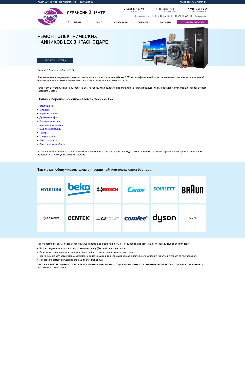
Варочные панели (48, 113)
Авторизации (121, 22)
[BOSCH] (107, 189)
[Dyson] (164, 218)
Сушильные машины (50, 129)
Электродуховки (48, 140)
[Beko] (79, 189)
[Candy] (135, 189)
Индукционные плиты (51, 121)
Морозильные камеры (51, 125)
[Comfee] (135, 218)
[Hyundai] (50, 189)
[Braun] (192, 189)
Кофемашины (46, 106)
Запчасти (143, 22)
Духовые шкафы (48, 117)
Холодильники (47, 136)
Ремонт (98, 22)
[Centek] (79, 218)
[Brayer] (50, 218)
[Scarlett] (164, 189)
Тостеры (43, 132)
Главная (76, 22)
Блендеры (44, 109)
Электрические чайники (52, 144)
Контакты (165, 22)
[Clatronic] (107, 218)
